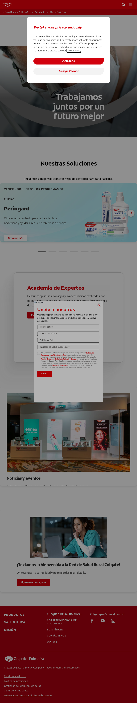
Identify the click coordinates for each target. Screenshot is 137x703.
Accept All (68, 61)
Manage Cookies (68, 71)
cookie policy (74, 50)
